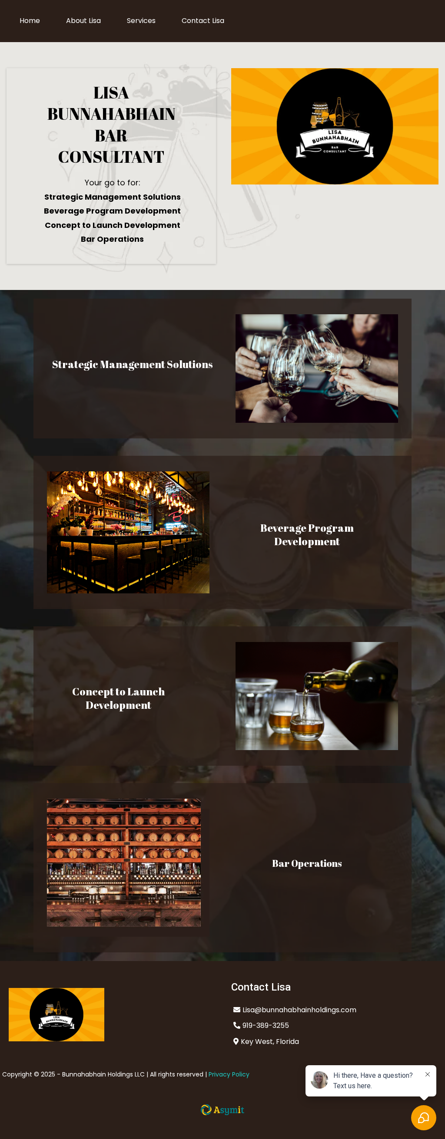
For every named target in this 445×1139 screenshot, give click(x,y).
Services (141, 21)
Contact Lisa (203, 21)
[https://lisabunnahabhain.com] (111, 1015)
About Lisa (83, 21)
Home (30, 21)
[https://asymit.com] (222, 1109)
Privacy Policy (229, 1074)
